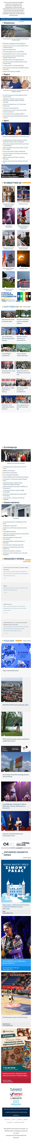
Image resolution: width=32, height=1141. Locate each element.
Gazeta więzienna (11, 502)
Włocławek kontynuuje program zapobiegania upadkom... (23, 321)
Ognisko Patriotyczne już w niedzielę (11, 71)
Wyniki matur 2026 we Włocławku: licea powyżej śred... (23, 372)
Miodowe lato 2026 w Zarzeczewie (9, 290)
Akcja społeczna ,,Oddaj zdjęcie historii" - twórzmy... (8, 389)
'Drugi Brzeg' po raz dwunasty (10, 525)
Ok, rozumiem (21, 21)
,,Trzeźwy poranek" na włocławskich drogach (13, 65)
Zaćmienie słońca (23, 268)
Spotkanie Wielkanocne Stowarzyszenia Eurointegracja (16, 477)
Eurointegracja (10, 447)
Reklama (26, 1119)
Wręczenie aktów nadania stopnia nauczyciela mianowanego (9, 205)
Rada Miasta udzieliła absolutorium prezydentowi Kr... (22, 389)
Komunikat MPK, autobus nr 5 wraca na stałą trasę (15, 53)
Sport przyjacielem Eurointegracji (10, 474)
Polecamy (9, 641)
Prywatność (19, 1119)
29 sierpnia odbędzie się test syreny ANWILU (13, 51)
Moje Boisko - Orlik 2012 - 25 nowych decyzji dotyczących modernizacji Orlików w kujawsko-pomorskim (14, 100)
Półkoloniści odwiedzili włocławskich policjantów (14, 43)
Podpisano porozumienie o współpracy (12, 550)
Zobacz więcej (27, 306)
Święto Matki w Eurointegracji (10, 472)
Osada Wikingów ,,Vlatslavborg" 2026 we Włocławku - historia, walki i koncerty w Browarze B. (14, 806)
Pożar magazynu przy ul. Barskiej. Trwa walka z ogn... (23, 406)
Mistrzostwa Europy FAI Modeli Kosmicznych (8, 248)
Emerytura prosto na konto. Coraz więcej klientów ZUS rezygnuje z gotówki (16, 91)
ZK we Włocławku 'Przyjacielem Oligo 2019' (13, 545)
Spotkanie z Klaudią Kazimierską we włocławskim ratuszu (16, 136)
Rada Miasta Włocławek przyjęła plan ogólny (13, 59)
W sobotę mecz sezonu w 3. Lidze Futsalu (15, 1017)
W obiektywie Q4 (12, 183)
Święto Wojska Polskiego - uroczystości (9, 269)
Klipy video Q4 (11, 306)
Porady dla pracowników (19, 1122)
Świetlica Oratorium (7, 604)
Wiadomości (9, 23)
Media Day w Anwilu (23, 204)
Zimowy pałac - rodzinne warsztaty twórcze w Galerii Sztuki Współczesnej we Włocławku (16, 907)
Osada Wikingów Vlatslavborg (9, 226)
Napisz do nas (7, 1119)
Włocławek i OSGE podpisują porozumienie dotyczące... (8, 406)
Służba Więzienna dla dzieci (9, 531)
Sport (6, 120)
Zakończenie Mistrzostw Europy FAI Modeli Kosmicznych (23, 227)
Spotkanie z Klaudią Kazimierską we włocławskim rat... (22, 338)
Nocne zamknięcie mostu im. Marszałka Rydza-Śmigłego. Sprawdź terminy (16, 39)
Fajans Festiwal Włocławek (9, 49)
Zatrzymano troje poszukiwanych (10, 108)
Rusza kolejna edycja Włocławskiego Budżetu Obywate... (8, 338)
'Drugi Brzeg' (16, 518)
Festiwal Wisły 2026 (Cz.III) (23, 290)
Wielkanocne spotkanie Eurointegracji (16, 463)
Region (7, 74)
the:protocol (10, 1122)
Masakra (5, 585)
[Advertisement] (16, 429)
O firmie (13, 1119)
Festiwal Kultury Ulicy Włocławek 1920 (23, 248)
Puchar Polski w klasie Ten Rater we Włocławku (14, 151)
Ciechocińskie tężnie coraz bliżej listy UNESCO (14, 114)
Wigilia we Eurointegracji (9, 470)
